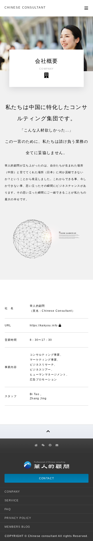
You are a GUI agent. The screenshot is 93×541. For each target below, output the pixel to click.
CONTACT (46, 478)
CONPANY (12, 491)
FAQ (8, 509)
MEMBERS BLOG (17, 526)
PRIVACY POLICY (18, 518)
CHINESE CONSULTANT (25, 7)
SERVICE (12, 500)
